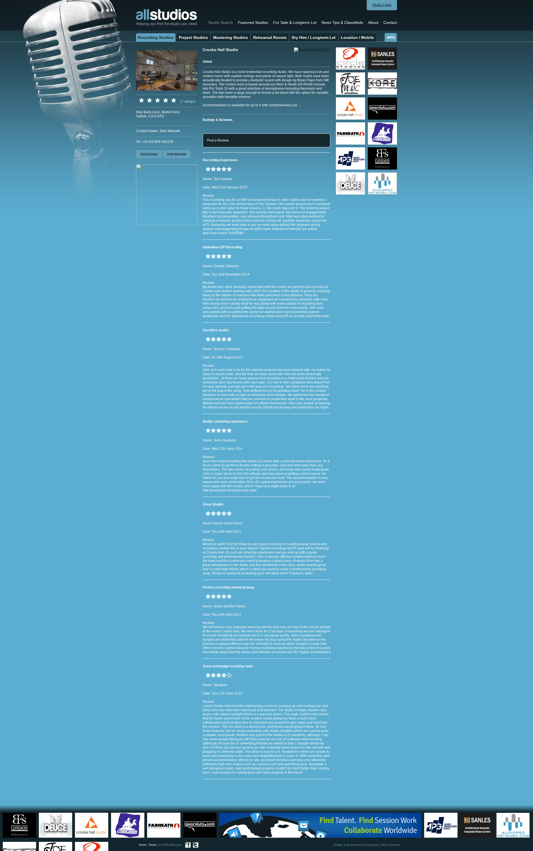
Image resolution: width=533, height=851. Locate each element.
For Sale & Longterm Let (294, 22)
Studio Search (220, 22)
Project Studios (193, 37)
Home (142, 844)
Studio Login (381, 5)
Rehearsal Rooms (269, 37)
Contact (390, 22)
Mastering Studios (230, 37)
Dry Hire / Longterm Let (314, 37)
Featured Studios (253, 22)
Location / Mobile (357, 37)
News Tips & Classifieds (342, 22)
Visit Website (176, 154)
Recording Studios (156, 37)
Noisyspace (371, 844)
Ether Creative (390, 844)
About (373, 22)
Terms (152, 844)
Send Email (149, 154)
